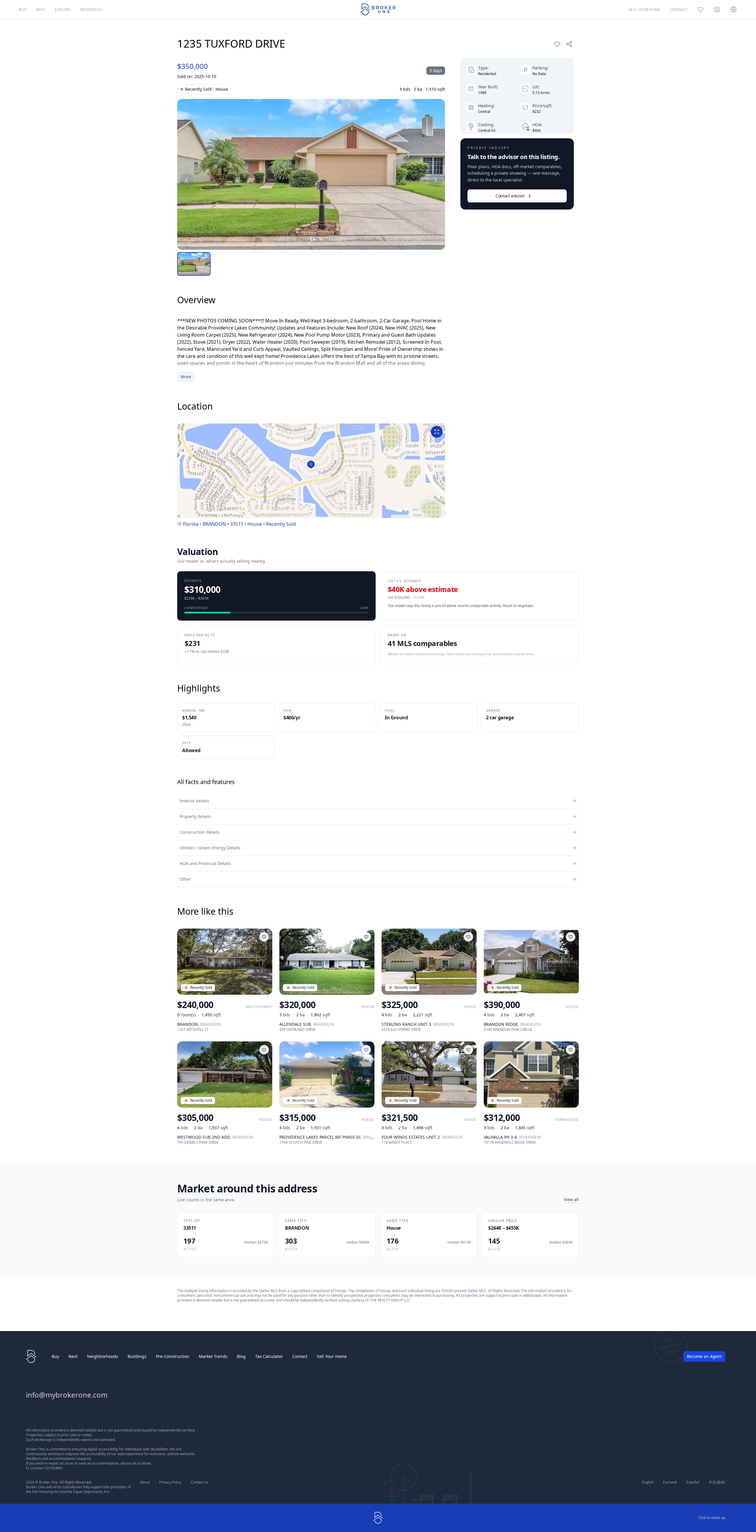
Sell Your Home (332, 1356)
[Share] (569, 44)
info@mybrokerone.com (66, 1395)
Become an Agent (704, 1356)
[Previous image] (187, 180)
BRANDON (214, 524)
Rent (73, 1356)
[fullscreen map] (437, 432)
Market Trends (213, 1356)
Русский (670, 1482)
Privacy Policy (170, 1482)
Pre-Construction (172, 1356)
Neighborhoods (102, 1356)
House (254, 524)
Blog (241, 1356)
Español (692, 1482)
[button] (311, 465)
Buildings (137, 1356)
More (186, 376)
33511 (236, 524)
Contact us (199, 1482)
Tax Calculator (269, 1356)
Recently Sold (281, 524)
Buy (55, 1356)
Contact (299, 1356)
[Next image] (435, 180)
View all (571, 1199)
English (648, 1482)
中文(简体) (717, 1482)
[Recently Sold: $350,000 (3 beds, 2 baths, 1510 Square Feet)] (311, 174)
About (145, 1482)
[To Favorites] (557, 44)
